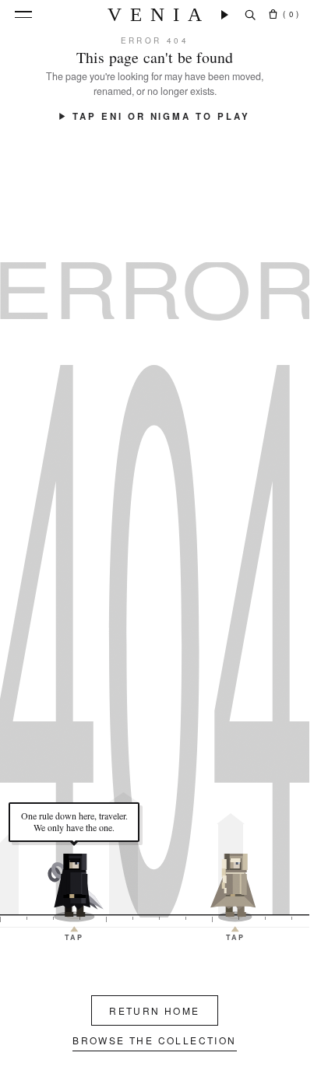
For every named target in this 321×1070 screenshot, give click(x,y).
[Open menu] (23, 14)
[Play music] (225, 14)
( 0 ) (291, 14)
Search (250, 15)
